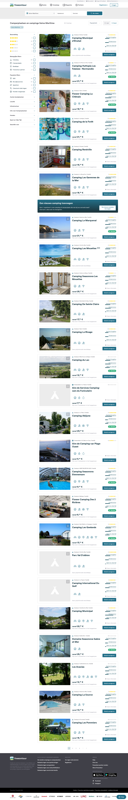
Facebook (98, 781)
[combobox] (94, 23)
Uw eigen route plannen (71, 760)
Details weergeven (109, 54)
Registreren (103, 5)
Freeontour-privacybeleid (101, 790)
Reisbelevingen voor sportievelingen (48, 762)
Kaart (115, 23)
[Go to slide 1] (52, 54)
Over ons (95, 762)
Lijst (107, 23)
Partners (81, 5)
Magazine (68, 5)
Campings (56, 5)
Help (94, 760)
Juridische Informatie (113, 790)
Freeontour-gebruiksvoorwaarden (86, 790)
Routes (44, 5)
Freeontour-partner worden (100, 765)
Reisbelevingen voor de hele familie (48, 770)
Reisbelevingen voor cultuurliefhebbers (49, 768)
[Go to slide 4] (56, 543)
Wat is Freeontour (97, 768)
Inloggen (114, 5)
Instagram (98, 783)
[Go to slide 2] (53, 54)
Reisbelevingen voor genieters (46, 765)
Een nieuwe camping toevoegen (107, 208)
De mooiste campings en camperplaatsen (49, 760)
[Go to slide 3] (55, 543)
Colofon (75, 790)
